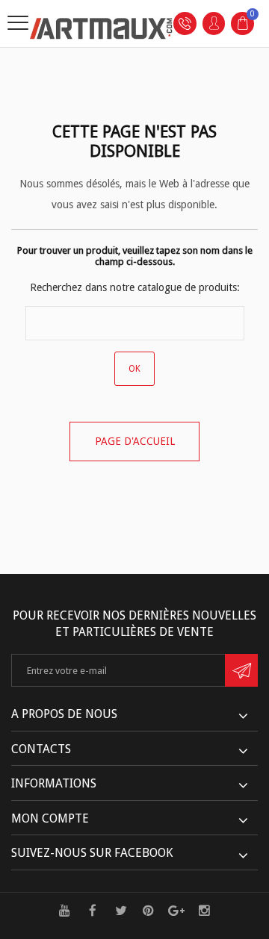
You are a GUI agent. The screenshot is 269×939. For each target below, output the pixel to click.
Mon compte (50, 818)
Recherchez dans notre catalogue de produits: (135, 287)
